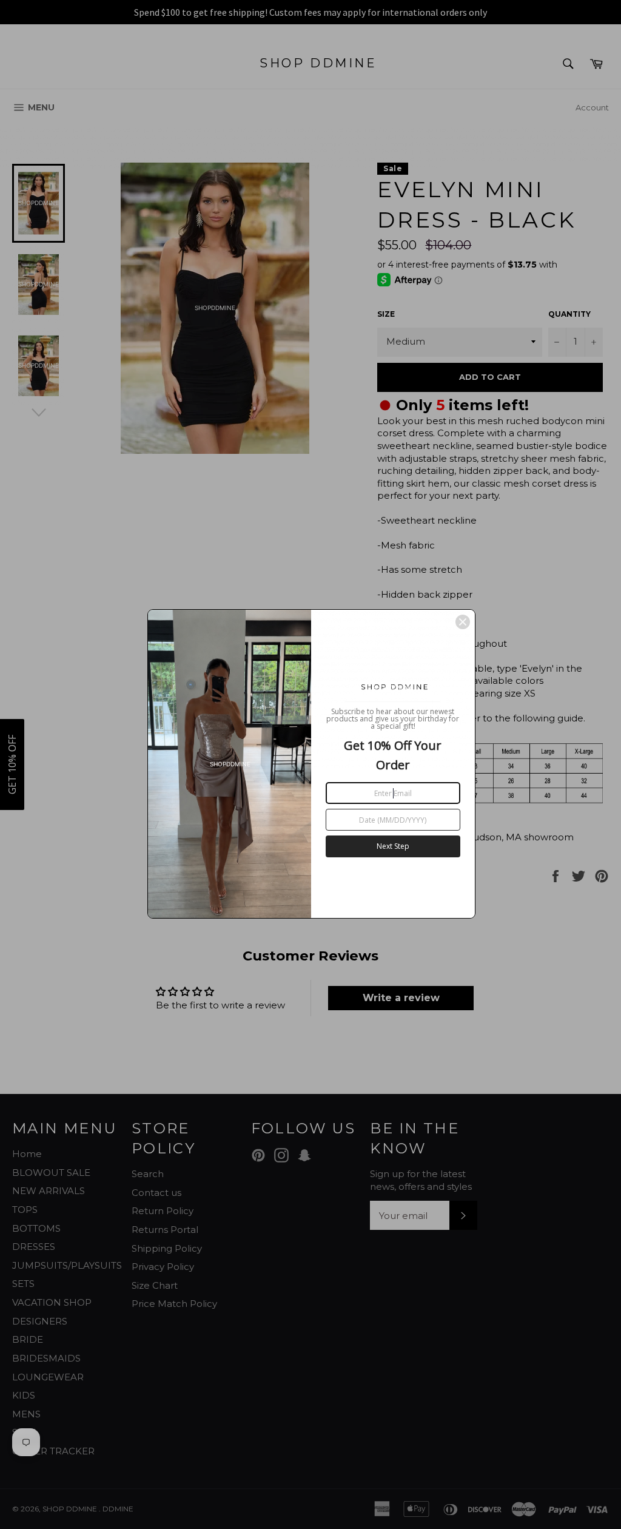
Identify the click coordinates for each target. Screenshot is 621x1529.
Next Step (393, 846)
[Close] (462, 622)
